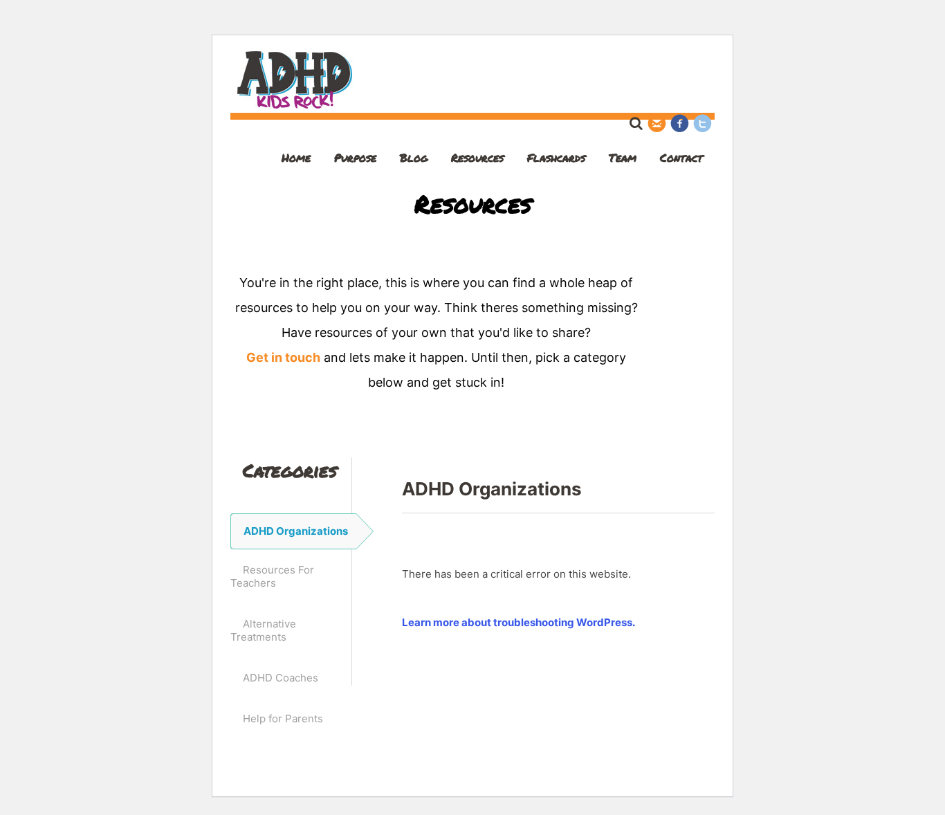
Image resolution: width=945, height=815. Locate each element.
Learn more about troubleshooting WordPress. (518, 622)
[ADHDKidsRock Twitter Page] (702, 122)
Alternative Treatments (263, 630)
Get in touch (283, 357)
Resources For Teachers (272, 576)
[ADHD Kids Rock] (295, 105)
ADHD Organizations (296, 531)
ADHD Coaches (280, 677)
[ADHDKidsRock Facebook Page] (679, 122)
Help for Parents (283, 718)
